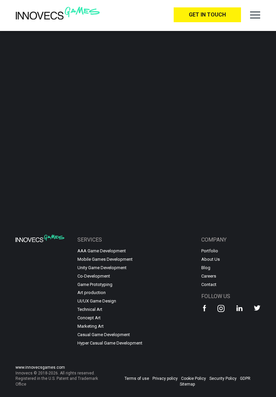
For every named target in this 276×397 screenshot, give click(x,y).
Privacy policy (165, 378)
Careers (208, 276)
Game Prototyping (94, 284)
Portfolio (209, 250)
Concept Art (89, 317)
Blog (205, 267)
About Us (210, 259)
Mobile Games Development (105, 259)
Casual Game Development (103, 334)
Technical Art (89, 309)
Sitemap (187, 384)
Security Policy (223, 378)
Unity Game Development (102, 267)
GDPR (245, 378)
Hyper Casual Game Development (107, 343)
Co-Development (93, 276)
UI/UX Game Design (96, 300)
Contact (208, 284)
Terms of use (137, 378)
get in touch (207, 14)
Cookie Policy (193, 378)
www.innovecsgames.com (40, 367)
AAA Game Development (101, 250)
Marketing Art (90, 326)
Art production (91, 292)
